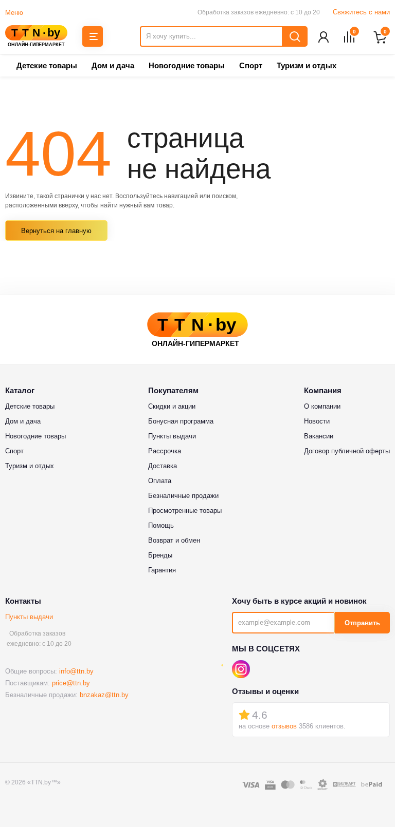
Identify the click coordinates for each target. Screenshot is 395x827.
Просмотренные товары (185, 510)
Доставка (162, 466)
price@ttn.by (71, 683)
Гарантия (162, 570)
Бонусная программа (180, 421)
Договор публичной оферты (347, 451)
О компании (322, 406)
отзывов (284, 726)
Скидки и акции (171, 406)
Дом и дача (113, 65)
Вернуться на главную (56, 231)
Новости (317, 421)
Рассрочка (164, 451)
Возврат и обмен (174, 540)
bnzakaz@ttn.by (104, 695)
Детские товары (46, 65)
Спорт (250, 65)
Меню (14, 12)
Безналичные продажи (183, 495)
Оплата (159, 481)
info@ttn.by (76, 671)
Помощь (161, 525)
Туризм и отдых (306, 65)
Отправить (362, 623)
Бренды (160, 555)
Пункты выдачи (29, 617)
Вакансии (318, 436)
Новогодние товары (187, 65)
